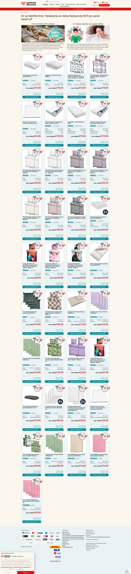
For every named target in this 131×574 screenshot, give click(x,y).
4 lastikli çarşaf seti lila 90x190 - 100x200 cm (98, 312)
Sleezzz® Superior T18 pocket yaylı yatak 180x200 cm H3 (98, 122)
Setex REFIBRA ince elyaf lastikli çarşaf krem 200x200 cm (76, 455)
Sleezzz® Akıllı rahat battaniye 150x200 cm (76, 312)
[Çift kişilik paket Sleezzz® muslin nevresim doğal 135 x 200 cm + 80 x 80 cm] (31, 206)
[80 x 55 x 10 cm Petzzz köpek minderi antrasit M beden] (31, 395)
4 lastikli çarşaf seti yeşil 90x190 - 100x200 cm (32, 359)
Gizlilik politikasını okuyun (7, 567)
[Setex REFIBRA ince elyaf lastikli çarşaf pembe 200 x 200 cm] (99, 443)
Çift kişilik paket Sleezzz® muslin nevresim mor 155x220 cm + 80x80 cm (99, 171)
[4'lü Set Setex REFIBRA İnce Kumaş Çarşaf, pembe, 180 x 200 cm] (31, 489)
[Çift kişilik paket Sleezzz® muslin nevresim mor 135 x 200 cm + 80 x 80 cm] (76, 159)
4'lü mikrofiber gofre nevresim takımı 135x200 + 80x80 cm (31, 455)
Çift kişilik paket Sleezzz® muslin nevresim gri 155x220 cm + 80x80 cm (77, 218)
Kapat (8, 572)
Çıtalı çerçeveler (81, 4)
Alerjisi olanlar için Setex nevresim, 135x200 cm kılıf (30, 122)
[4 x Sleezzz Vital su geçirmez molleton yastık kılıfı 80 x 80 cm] (54, 395)
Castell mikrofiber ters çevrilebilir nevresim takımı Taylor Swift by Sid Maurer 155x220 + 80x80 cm (30, 265)
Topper (57, 4)
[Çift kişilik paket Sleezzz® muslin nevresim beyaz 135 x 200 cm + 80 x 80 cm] (31, 159)
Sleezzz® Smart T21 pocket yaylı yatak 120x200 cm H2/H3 (53, 122)
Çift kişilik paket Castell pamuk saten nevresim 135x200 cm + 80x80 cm (53, 313)
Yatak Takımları (70, 4)
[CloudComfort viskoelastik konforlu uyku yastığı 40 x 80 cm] (31, 64)
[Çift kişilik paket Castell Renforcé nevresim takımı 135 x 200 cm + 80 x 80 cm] (99, 64)
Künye (64, 545)
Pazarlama (21, 569)
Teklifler (45, 4)
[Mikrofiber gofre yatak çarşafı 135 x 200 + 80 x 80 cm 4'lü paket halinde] (31, 443)
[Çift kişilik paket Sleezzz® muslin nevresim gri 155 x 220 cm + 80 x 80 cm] (76, 206)
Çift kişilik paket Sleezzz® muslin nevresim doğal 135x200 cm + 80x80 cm (32, 218)
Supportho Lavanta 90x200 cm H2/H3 (76, 122)
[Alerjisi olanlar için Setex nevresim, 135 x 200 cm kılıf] (31, 111)
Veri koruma (65, 540)
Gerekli (12, 569)
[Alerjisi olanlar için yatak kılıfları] (88, 34)
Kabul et (25, 572)
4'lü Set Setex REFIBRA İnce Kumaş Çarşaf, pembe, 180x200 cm (31, 501)
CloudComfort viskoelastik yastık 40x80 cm (30, 75)
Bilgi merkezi (65, 532)
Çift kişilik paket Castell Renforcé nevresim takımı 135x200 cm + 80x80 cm (99, 76)
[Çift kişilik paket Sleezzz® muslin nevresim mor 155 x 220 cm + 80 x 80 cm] (99, 159)
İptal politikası (66, 543)
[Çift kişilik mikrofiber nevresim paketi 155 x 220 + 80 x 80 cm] (76, 347)
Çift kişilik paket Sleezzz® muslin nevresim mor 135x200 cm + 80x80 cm (77, 171)
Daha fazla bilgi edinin (32, 97)
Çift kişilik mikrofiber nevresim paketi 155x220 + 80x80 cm (76, 359)
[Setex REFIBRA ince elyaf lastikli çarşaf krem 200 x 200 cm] (76, 443)
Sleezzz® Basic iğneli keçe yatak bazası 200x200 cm (99, 264)
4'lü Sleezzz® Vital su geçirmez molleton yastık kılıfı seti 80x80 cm (53, 408)
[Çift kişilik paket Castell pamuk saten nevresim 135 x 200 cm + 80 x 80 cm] (54, 301)
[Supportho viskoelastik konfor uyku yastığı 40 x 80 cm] (54, 64)
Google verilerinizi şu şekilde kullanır (22, 567)
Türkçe (97, 2)
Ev (21, 12)
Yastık (62, 4)
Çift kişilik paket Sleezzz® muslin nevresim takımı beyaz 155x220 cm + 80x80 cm (54, 171)
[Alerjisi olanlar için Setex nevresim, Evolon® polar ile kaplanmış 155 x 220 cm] (99, 395)
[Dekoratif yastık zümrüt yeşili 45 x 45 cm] (31, 301)
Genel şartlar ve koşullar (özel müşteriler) (73, 537)
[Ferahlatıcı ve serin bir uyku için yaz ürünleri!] (43, 33)
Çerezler (64, 542)
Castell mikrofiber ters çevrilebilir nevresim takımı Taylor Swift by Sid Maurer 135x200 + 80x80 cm (97, 360)
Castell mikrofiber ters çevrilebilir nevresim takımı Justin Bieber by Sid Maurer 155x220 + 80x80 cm (75, 265)
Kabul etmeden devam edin (7, 553)
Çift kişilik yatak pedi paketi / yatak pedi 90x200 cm (98, 217)
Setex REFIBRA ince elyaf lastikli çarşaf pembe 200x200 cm (99, 455)
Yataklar (51, 4)
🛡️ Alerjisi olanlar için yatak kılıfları (88, 24)
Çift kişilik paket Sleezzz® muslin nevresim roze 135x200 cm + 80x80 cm (54, 218)
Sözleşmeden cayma (67, 547)
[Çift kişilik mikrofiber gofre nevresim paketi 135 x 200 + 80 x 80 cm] (54, 347)
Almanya (105, 2)
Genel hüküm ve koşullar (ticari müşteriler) (73, 539)
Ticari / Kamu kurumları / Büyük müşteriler (73, 535)
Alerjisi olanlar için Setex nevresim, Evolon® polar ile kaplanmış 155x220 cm (97, 408)
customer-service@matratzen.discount (100, 537)
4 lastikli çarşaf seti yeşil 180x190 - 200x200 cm (54, 455)
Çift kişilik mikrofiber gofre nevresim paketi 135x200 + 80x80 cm (54, 360)
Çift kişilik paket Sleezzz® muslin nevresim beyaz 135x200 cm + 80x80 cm (32, 171)
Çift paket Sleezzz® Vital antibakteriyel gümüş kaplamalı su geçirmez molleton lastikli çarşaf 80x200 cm (76, 408)
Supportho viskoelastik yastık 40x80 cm (53, 75)
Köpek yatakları (64, 6)
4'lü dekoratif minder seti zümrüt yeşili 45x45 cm (30, 312)
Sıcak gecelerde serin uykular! (43, 24)
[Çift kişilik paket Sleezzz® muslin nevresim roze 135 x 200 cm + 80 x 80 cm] (54, 206)
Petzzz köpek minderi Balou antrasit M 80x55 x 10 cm (30, 407)
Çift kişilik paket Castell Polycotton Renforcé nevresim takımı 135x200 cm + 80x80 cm (76, 76)
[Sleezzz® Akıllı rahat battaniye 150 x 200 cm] (76, 301)
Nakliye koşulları (66, 534)
